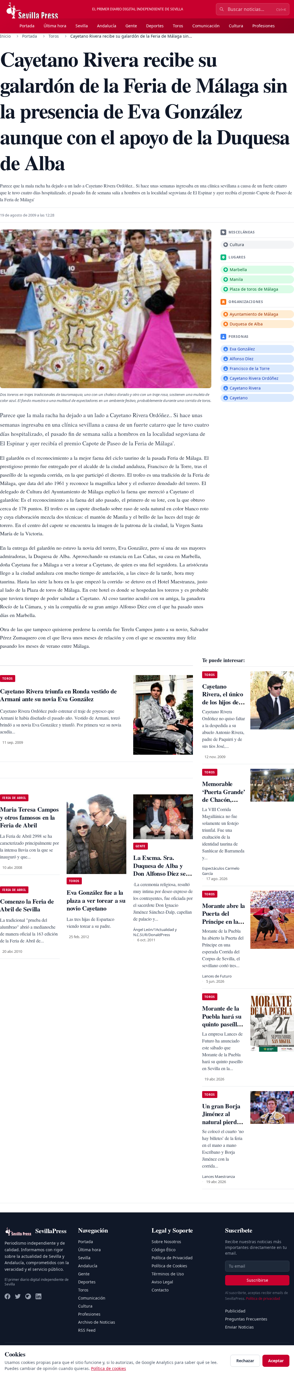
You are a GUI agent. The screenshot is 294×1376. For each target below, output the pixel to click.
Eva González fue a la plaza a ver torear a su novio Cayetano (96, 900)
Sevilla (82, 25)
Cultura (236, 25)
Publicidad (235, 1311)
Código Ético (163, 1249)
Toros (178, 25)
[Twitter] (18, 1296)
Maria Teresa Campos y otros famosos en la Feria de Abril (29, 817)
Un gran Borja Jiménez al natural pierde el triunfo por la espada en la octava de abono (223, 1125)
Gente (131, 25)
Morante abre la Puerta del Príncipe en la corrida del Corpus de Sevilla (223, 925)
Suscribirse (257, 1280)
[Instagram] (28, 1296)
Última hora (55, 25)
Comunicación (206, 25)
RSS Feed (87, 1330)
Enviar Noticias (239, 1327)
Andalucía (106, 25)
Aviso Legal (162, 1282)
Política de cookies (108, 1368)
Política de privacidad (263, 1298)
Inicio (5, 36)
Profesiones (263, 25)
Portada (27, 25)
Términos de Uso (168, 1274)
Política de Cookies (169, 1265)
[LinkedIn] (38, 1296)
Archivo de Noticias (96, 1322)
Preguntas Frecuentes (246, 1319)
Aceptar (276, 1360)
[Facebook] (7, 1296)
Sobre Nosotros (166, 1241)
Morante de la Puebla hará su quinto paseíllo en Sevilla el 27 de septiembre (221, 1024)
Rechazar (245, 1360)
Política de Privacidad (172, 1257)
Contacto (160, 1290)
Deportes (155, 25)
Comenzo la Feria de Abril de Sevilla (27, 905)
